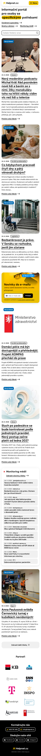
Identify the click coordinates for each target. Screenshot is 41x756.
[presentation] (20, 55)
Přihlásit (28, 296)
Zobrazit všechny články (15, 476)
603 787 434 (13, 729)
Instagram (32, 740)
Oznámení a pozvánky (10, 23)
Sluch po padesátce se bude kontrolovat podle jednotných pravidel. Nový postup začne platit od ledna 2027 (17, 433)
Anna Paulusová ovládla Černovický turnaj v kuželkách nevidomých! (17, 613)
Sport (13, 606)
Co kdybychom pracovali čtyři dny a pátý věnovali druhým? (18, 168)
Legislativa (15, 236)
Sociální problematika (18, 161)
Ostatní (13, 75)
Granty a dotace (8, 26)
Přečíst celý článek (9, 119)
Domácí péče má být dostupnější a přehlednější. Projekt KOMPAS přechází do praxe (20, 352)
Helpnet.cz (12, 3)
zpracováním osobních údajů (26, 300)
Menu (35, 3)
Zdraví (13, 422)
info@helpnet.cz (28, 729)
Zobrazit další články (19, 645)
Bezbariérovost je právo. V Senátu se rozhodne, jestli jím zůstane (18, 243)
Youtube (21, 740)
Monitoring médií (26, 26)
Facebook (9, 740)
